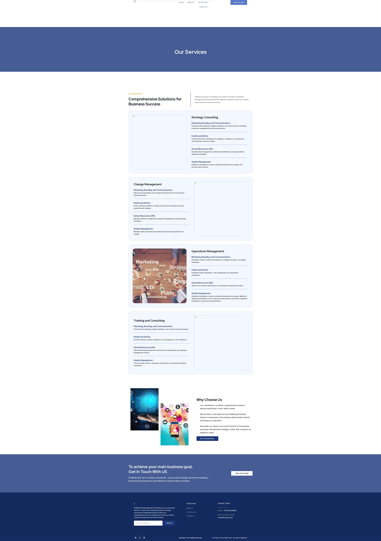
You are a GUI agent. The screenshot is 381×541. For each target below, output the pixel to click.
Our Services (202, 2)
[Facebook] (135, 538)
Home (181, 2)
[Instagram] (140, 538)
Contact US (203, 7)
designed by (190, 538)
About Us (191, 2)
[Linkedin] (144, 538)
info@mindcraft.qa (225, 517)
